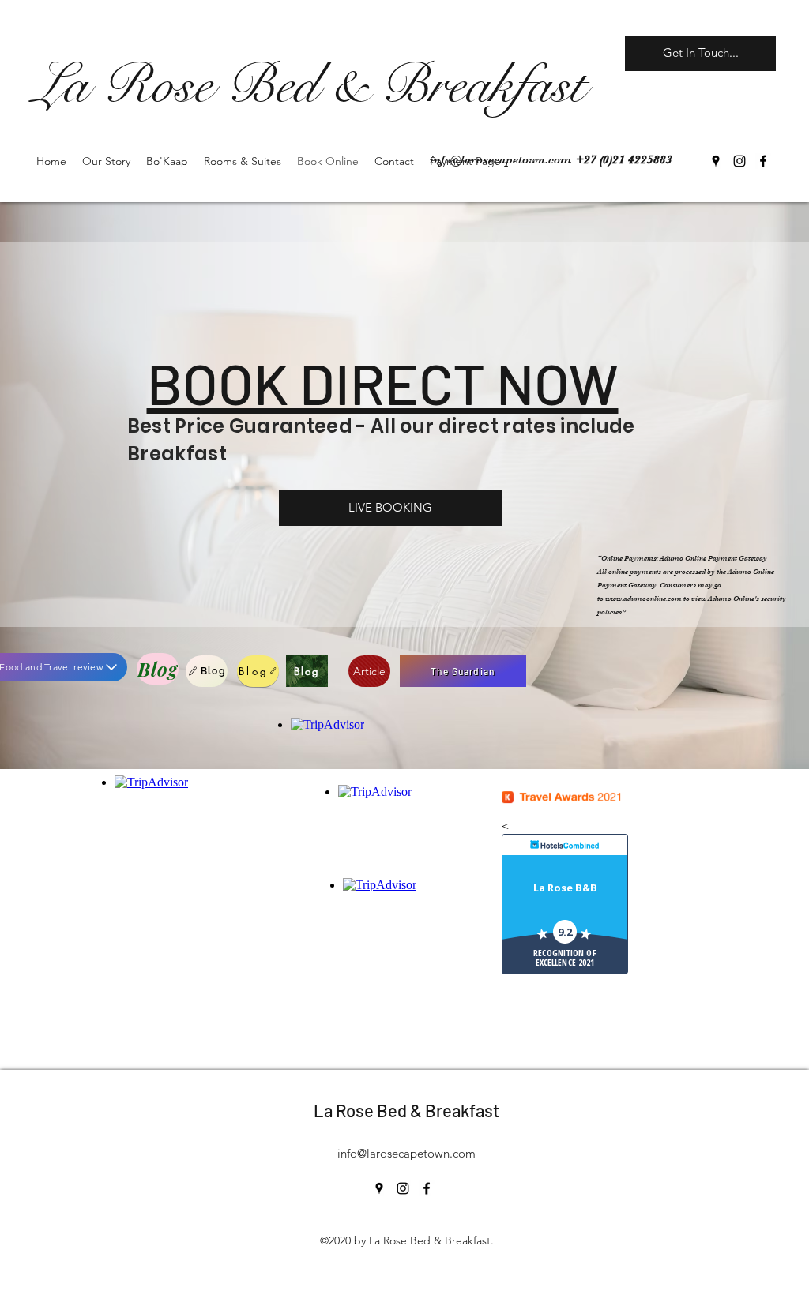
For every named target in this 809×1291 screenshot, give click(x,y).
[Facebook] (763, 161)
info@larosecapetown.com (500, 159)
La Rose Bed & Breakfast (406, 1110)
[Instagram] (739, 161)
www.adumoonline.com (643, 598)
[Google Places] (716, 161)
